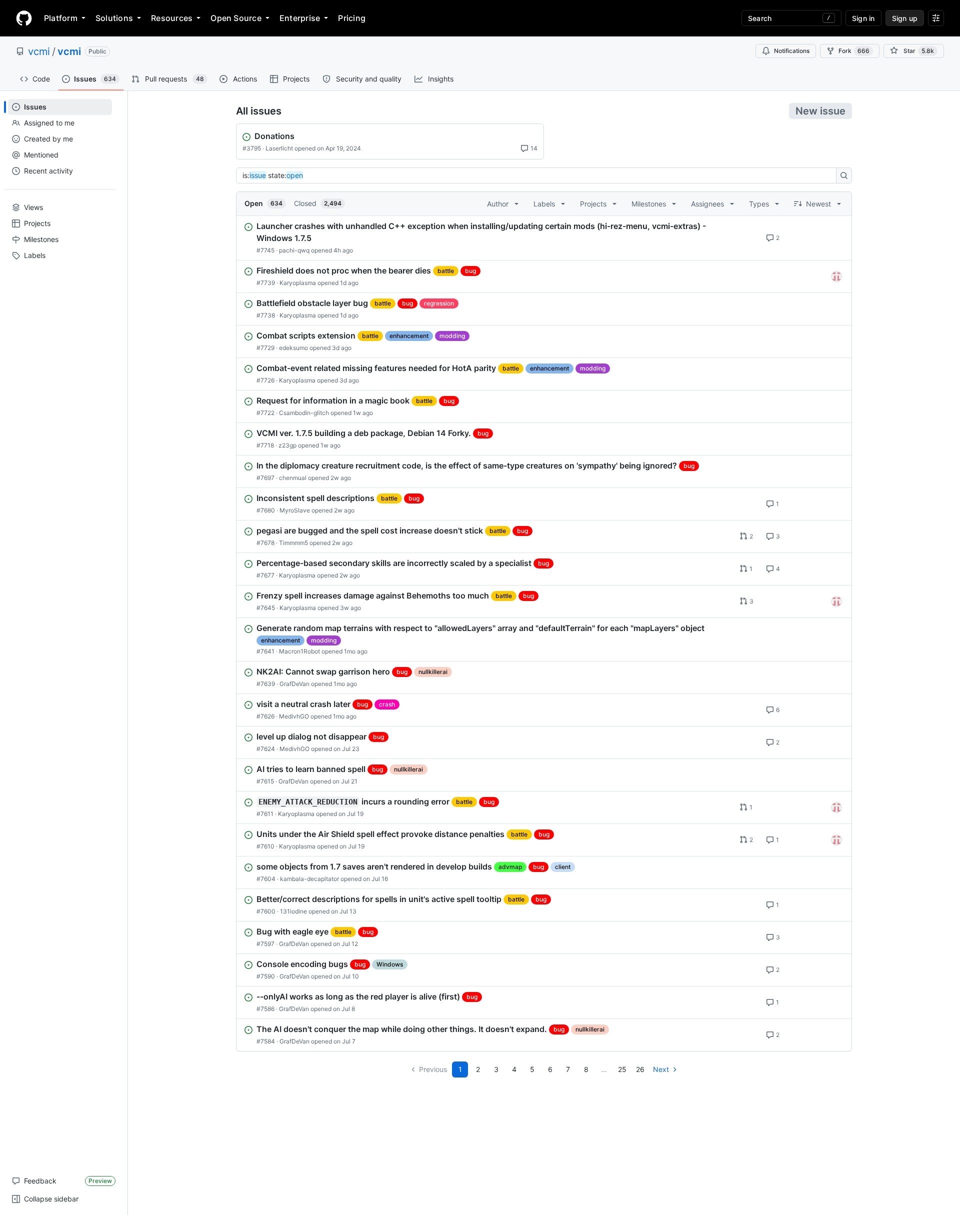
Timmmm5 (293, 542)
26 (640, 1069)
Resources (171, 18)
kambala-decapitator (309, 878)
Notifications (792, 50)
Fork (854, 50)
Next (661, 1069)
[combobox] (539, 175)
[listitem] (544, 238)
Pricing (352, 18)
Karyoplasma (298, 282)
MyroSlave (295, 510)
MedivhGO (294, 716)
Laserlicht (279, 148)
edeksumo (293, 348)
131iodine (293, 911)
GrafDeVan (295, 684)
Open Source (236, 18)
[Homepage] (24, 18)
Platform (61, 18)
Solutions (114, 18)
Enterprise (300, 18)
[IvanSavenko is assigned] (837, 277)
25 (622, 1069)
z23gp (287, 445)
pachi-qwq (294, 250)
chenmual (292, 478)
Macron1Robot (299, 651)
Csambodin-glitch (304, 412)
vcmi (39, 52)
